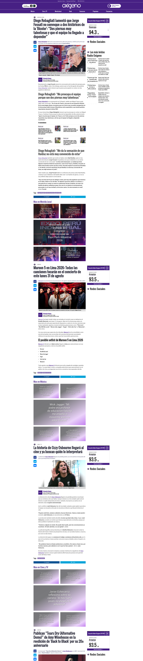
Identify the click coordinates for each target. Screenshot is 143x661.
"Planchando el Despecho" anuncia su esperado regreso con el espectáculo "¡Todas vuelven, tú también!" (73, 254)
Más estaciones (81, 1)
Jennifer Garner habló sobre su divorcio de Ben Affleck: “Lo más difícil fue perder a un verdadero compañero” (73, 619)
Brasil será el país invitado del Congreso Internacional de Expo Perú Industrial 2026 (59, 232)
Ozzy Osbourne (49, 456)
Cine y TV (44, 11)
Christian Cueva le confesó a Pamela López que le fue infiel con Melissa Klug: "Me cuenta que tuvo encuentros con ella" (103, 62)
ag (60, 192)
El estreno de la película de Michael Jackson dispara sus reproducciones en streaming (46, 576)
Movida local (58, 11)
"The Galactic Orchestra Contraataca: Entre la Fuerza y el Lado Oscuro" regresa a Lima (73, 211)
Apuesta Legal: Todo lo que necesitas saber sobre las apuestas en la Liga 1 (103, 79)
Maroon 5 (40, 281)
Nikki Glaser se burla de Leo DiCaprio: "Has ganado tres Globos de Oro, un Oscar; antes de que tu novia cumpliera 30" (46, 619)
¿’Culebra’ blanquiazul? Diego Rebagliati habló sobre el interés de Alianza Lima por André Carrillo (70, 130)
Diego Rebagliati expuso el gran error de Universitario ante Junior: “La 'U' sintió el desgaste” (45, 142)
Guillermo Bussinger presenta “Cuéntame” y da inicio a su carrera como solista (46, 433)
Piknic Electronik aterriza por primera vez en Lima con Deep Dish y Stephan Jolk (46, 211)
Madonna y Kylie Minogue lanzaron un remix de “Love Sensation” (46, 253)
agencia (57, 192)
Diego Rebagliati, (43, 88)
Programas (95, 11)
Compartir (47, 196)
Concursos (82, 11)
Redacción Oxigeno (47, 78)
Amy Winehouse (67, 651)
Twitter (73, 196)
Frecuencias (109, 11)
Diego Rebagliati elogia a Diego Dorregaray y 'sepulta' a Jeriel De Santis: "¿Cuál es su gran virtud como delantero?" (70, 142)
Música (32, 11)
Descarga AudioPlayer (71, 1)
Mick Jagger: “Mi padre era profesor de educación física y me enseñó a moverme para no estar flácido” (59, 412)
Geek (70, 11)
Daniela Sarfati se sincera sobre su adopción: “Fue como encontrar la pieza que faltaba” (73, 576)
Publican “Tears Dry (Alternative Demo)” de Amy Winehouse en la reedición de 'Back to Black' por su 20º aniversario (46, 391)
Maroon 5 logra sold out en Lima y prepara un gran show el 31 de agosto (73, 391)
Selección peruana (50, 192)
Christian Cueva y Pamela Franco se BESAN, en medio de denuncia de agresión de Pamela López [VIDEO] (103, 87)
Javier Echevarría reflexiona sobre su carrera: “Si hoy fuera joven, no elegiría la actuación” (60, 598)
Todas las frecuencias (98, 36)
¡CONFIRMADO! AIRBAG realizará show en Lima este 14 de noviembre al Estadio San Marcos (73, 434)
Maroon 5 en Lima (47, 372)
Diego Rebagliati (42, 41)
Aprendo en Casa (61, 1)
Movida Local (40, 17)
